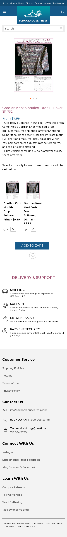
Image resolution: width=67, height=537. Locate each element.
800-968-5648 (40, 419)
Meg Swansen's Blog (15, 509)
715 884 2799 (18, 432)
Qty (5, 229)
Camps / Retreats (13, 487)
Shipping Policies (13, 368)
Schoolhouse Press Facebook (21, 459)
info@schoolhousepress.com (28, 410)
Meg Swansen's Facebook (19, 467)
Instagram (8, 452)
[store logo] (33, 15)
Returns (7, 375)
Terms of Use (10, 383)
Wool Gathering (12, 502)
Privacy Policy (11, 390)
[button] (30, 98)
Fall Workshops (12, 494)
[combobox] (33, 28)
